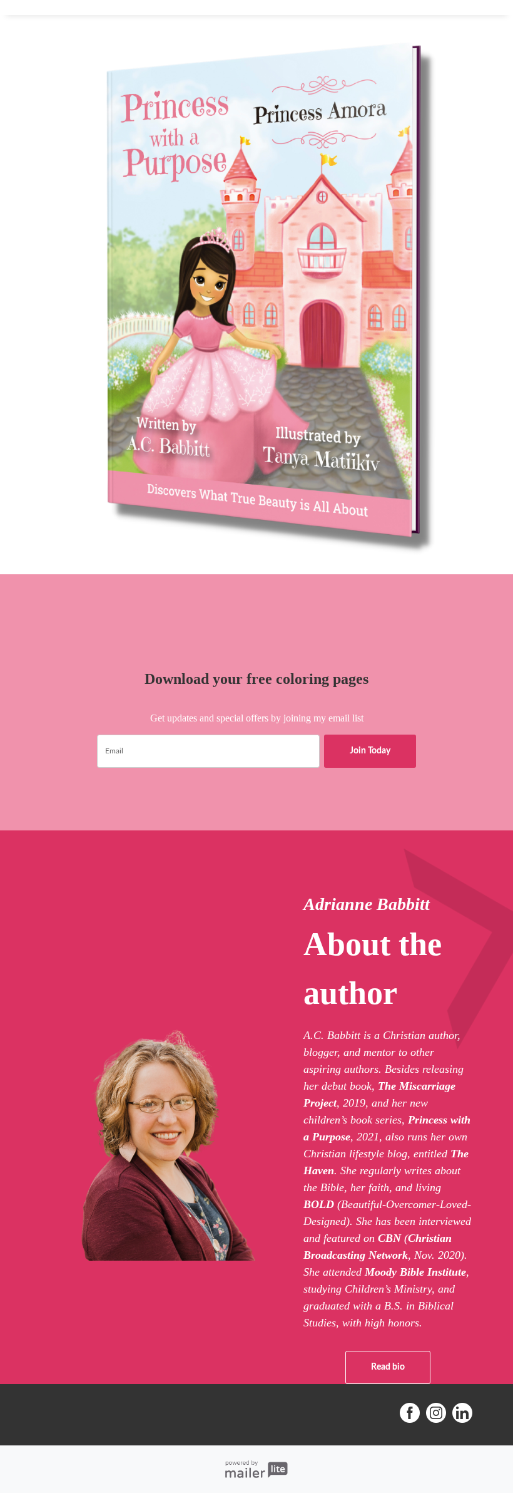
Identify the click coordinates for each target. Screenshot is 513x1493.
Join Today (370, 750)
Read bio (388, 1367)
